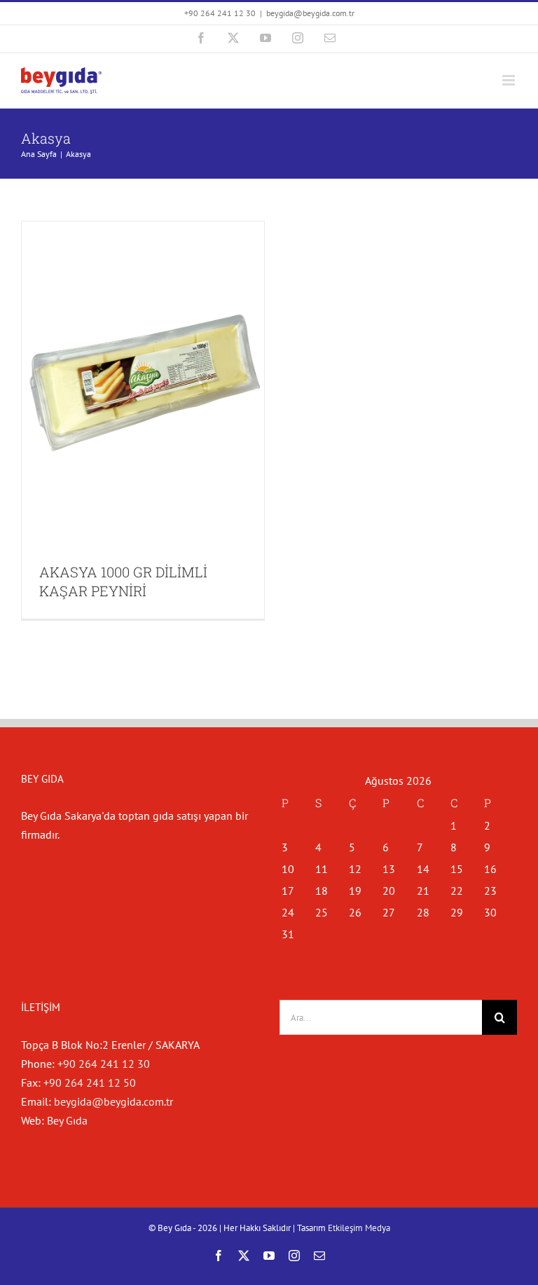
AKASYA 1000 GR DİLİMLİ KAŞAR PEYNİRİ (123, 581)
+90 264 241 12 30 (103, 1064)
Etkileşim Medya (359, 1228)
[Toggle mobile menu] (509, 80)
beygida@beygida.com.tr (310, 13)
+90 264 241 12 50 (89, 1083)
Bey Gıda (67, 1120)
